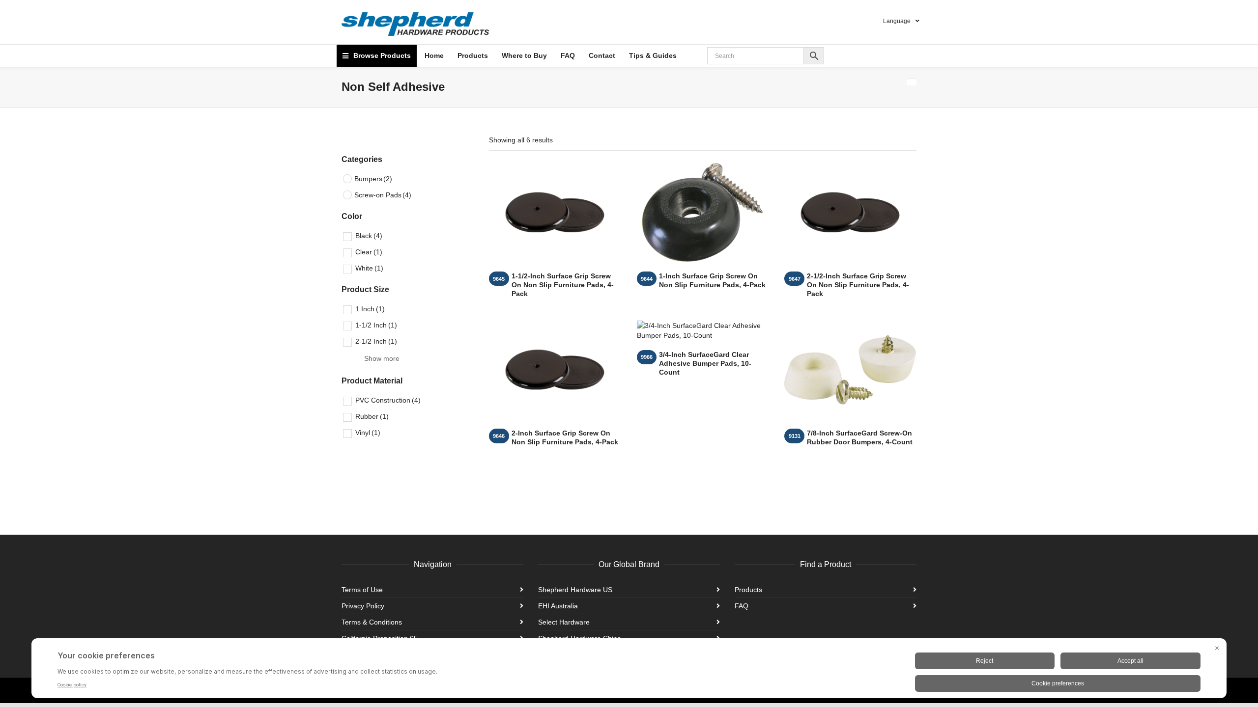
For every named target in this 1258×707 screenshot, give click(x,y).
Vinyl (367, 432)
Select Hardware (564, 622)
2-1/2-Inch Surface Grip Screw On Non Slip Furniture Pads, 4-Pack (858, 285)
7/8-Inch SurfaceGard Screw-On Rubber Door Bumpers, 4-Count (860, 437)
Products (748, 590)
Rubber (372, 416)
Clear (368, 252)
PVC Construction (388, 400)
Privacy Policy (363, 606)
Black (368, 236)
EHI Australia (558, 606)
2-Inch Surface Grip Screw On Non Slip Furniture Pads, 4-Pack (565, 437)
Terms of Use (362, 590)
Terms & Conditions (372, 622)
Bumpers (373, 179)
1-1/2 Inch (376, 325)
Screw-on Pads (382, 195)
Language (897, 21)
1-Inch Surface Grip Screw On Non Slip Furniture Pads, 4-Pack (712, 280)
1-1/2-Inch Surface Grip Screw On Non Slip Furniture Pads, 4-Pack (563, 285)
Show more (382, 358)
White (369, 268)
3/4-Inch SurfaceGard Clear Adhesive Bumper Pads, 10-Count (705, 363)
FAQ (741, 606)
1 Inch (370, 309)
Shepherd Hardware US (575, 590)
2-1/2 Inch (376, 341)
